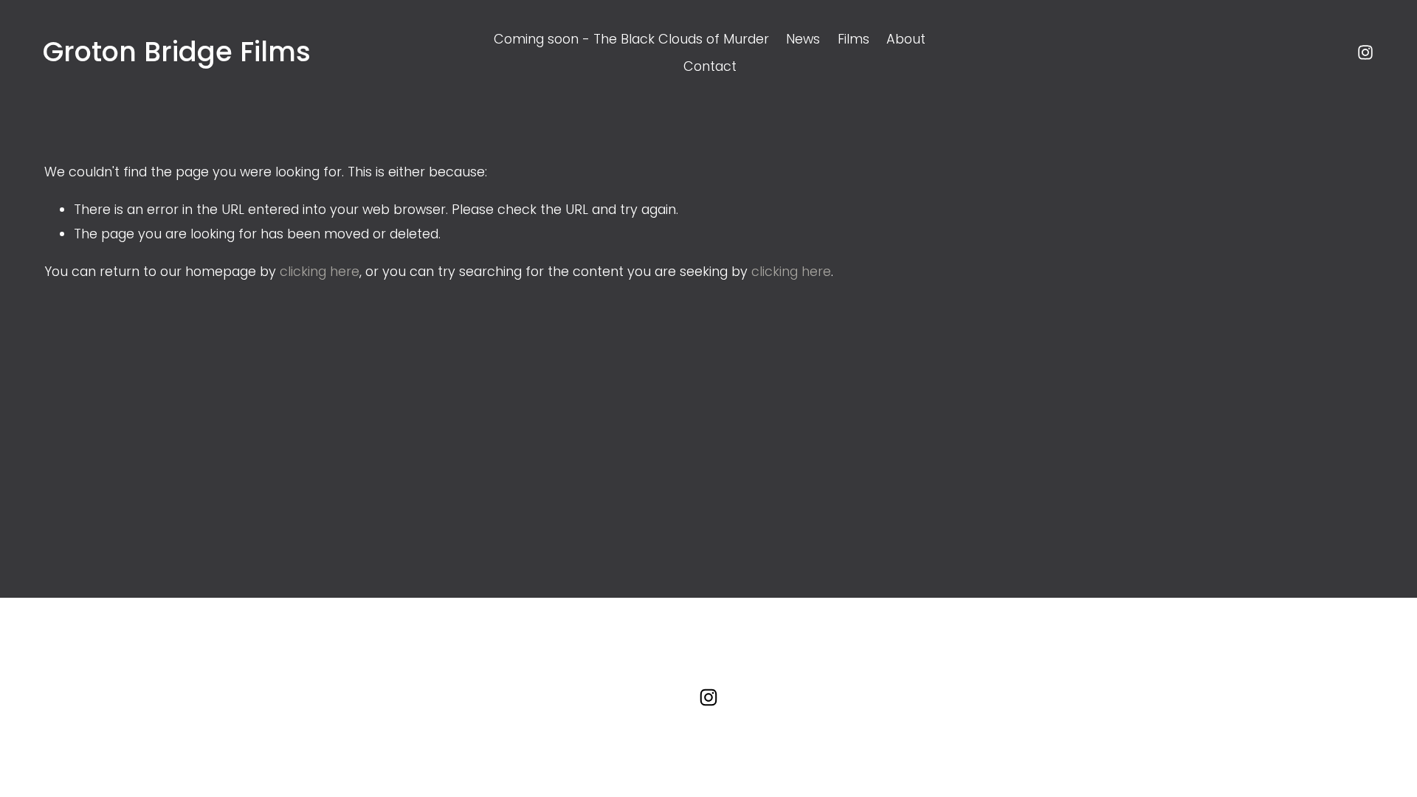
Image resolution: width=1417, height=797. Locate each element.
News (803, 39)
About (905, 39)
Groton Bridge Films (177, 51)
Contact (710, 66)
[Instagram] (1365, 52)
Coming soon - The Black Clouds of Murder (631, 39)
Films (853, 39)
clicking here (319, 271)
